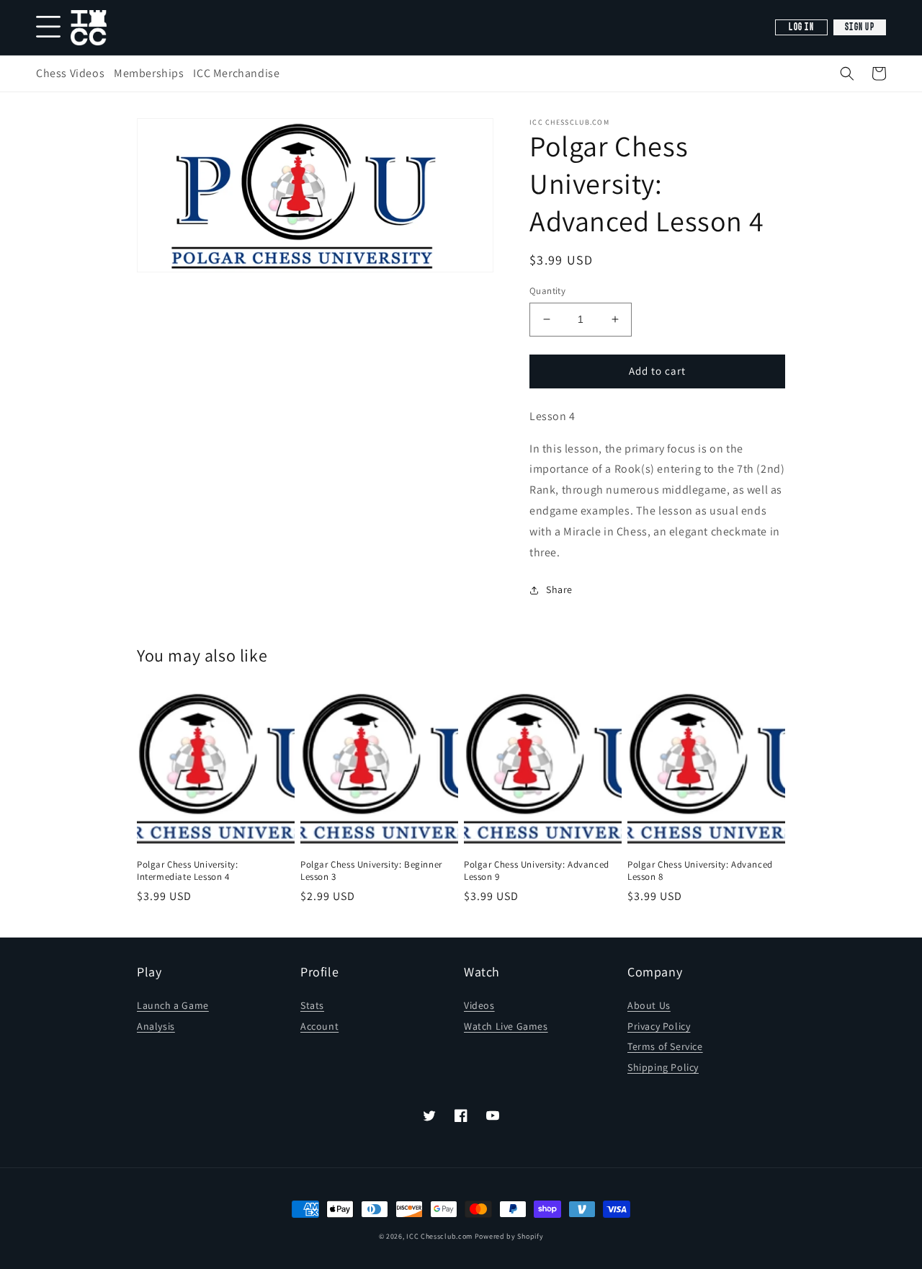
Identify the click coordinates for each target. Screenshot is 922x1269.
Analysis (156, 1026)
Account (319, 1026)
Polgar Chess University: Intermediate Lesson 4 (187, 871)
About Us (649, 1005)
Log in (801, 27)
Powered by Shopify (509, 1236)
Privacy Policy (658, 1026)
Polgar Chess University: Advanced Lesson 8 (700, 871)
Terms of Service (665, 1046)
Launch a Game (173, 1005)
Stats (312, 1005)
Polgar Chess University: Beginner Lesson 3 (371, 871)
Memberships (149, 73)
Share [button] (559, 589)
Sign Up (859, 27)
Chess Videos (70, 73)
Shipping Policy (663, 1067)
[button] (847, 73)
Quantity (547, 291)
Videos (479, 1005)
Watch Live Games (506, 1026)
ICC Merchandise (236, 73)
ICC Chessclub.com (439, 1236)
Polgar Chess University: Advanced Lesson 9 (536, 871)
